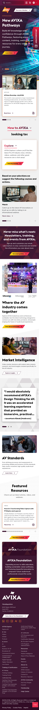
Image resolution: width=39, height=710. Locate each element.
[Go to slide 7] (18, 531)
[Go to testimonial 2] (8, 426)
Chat (35, 705)
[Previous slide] (21, 69)
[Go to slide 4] (13, 69)
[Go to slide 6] (16, 531)
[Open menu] (35, 10)
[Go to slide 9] (21, 531)
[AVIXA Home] (6, 9)
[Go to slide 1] (2, 69)
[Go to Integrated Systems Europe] (32, 296)
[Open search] (4, 3)
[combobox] (19, 128)
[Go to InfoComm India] (19, 296)
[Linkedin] (3, 621)
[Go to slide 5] (16, 69)
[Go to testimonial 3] (11, 426)
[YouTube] (7, 621)
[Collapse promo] (32, 32)
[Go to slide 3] (11, 69)
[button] (34, 2)
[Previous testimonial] (31, 426)
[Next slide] (25, 69)
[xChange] (16, 621)
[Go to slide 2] (7, 69)
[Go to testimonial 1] (4, 426)
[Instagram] (20, 621)
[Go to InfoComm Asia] (7, 296)
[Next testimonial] (35, 426)
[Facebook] (12, 621)
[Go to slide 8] (19, 531)
